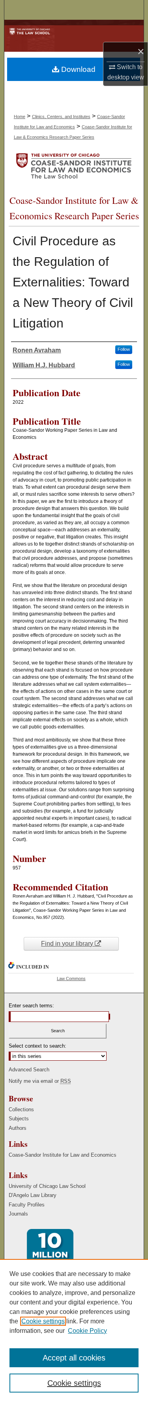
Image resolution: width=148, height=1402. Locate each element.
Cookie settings (43, 1321)
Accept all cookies (74, 1357)
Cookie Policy (87, 1330)
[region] (74, 1330)
